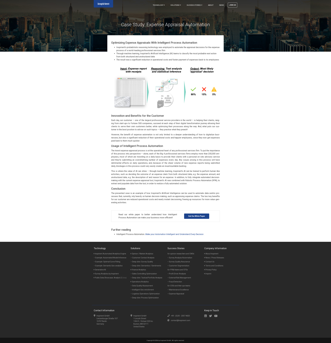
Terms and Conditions (214, 266)
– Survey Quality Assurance (178, 262)
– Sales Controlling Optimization (144, 274)
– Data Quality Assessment (142, 286)
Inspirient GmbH (165, 340)
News (221, 5)
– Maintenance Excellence (178, 290)
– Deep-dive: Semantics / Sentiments (146, 266)
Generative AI (100, 270)
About (210, 5)
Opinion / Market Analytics (142, 254)
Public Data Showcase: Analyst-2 (111, 278)
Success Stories (194, 5)
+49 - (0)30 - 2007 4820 (180, 316)
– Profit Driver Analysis (176, 274)
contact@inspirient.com (180, 320)
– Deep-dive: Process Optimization (145, 298)
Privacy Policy (211, 270)
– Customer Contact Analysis (142, 258)
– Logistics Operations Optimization (145, 294)
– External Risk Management (179, 278)
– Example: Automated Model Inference (110, 258)
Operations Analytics (140, 282)
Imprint (208, 274)
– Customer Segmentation (178, 266)
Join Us (232, 5)
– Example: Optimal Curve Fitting (107, 262)
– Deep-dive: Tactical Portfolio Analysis (146, 278)
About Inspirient (211, 254)
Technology (158, 5)
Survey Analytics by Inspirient (107, 274)
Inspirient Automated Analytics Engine (110, 254)
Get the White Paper (196, 216)
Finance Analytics (139, 270)
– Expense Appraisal (175, 294)
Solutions (175, 5)
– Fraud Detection (174, 282)
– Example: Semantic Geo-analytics (108, 266)
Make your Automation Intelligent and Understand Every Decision (174, 234)
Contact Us (209, 262)
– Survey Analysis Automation (179, 258)
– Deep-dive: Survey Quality (142, 262)
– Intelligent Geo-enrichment (142, 290)
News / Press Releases (214, 258)
